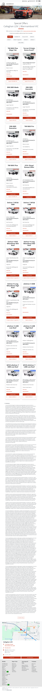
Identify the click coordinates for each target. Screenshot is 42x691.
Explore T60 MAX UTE (12, 81)
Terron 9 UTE (4, 665)
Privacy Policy (34, 671)
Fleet (13, 669)
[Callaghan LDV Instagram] (38, 1)
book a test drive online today (30, 31)
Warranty (24, 667)
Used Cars (14, 666)
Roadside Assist (25, 666)
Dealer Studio (9, 689)
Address (25, 1)
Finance (13, 667)
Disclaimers (7, 403)
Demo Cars (14, 665)
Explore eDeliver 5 (29, 320)
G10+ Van (4, 670)
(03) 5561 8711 (32, 1)
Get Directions (30, 657)
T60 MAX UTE (4, 663)
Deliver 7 (4, 669)
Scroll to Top (21, 617)
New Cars (14, 663)
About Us (33, 663)
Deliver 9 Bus (4, 679)
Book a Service (25, 665)
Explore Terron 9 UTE (29, 81)
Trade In (13, 670)
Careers (33, 667)
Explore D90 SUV (12, 120)
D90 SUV (4, 666)
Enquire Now (12, 78)
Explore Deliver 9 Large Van (12, 277)
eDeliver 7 (4, 673)
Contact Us (12, 657)
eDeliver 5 (4, 671)
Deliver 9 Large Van (6, 674)
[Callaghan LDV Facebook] (37, 1)
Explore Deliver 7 (12, 235)
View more (8, 73)
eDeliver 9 (4, 678)
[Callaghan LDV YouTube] (40, 1)
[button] (39, 4)
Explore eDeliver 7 (13, 396)
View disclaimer (9, 75)
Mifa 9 (3, 667)
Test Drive (14, 671)
